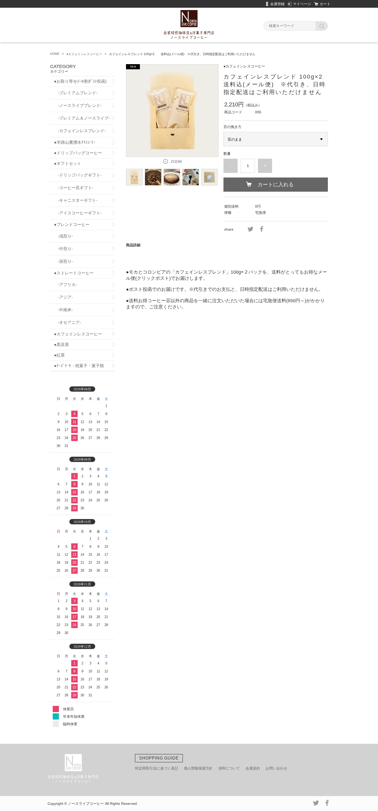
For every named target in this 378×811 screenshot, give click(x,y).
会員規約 (253, 768)
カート (325, 4)
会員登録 (277, 4)
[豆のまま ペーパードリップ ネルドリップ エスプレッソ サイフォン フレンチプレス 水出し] (275, 139)
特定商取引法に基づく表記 (156, 768)
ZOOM (176, 161)
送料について (229, 768)
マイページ (302, 4)
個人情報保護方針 (198, 768)
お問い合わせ (276, 768)
